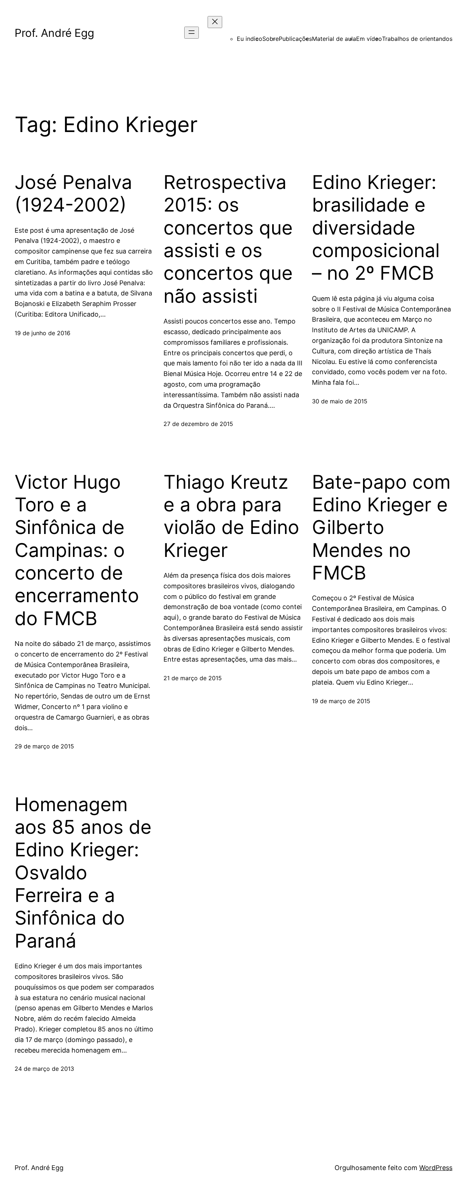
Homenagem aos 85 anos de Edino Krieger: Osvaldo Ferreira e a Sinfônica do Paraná (83, 872)
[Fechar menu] (215, 22)
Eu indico (249, 38)
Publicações (295, 38)
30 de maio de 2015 (339, 401)
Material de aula (334, 38)
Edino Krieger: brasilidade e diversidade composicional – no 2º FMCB (376, 228)
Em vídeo (369, 38)
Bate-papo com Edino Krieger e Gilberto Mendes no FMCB (381, 528)
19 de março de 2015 (341, 701)
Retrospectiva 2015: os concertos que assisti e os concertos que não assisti (228, 239)
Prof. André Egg (54, 32)
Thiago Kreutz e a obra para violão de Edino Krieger (231, 516)
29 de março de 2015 (44, 746)
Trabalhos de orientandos (417, 38)
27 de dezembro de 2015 (198, 423)
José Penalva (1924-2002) (73, 193)
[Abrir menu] (191, 33)
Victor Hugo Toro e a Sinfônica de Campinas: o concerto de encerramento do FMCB (77, 550)
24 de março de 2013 (44, 1068)
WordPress (435, 1167)
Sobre (270, 38)
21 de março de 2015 (192, 678)
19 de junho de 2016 (42, 333)
